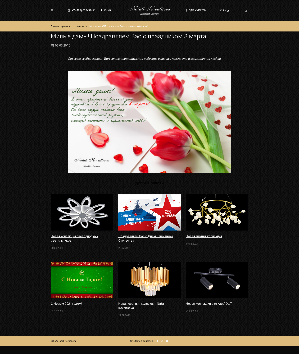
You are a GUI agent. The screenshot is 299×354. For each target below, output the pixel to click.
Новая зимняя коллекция (204, 236)
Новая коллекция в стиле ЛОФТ (209, 303)
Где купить (197, 10)
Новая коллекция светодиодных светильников (74, 238)
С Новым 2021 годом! (66, 303)
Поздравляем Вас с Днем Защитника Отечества (145, 238)
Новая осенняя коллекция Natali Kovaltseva (141, 306)
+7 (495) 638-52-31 (83, 10)
